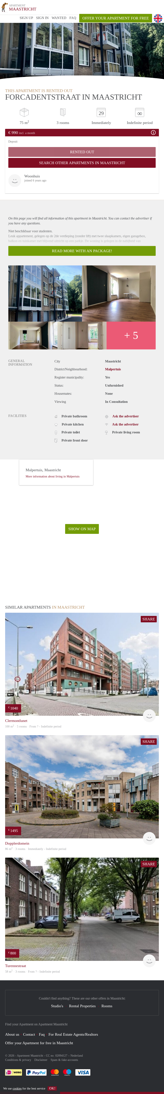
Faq (42, 1034)
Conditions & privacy (18, 1060)
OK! (52, 1088)
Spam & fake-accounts (64, 1060)
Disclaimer (40, 1060)
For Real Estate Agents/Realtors (73, 1034)
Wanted (59, 18)
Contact (29, 1034)
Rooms (106, 1006)
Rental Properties (82, 1006)
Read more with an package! (82, 251)
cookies (17, 1088)
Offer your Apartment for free (115, 18)
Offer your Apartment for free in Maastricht (39, 1043)
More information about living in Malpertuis (52, 476)
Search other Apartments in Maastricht (82, 163)
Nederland (76, 1055)
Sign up (26, 18)
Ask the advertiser (125, 416)
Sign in (42, 18)
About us (12, 1034)
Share (148, 619)
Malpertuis (113, 369)
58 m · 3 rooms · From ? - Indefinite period (32, 971)
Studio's (57, 1006)
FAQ (72, 18)
